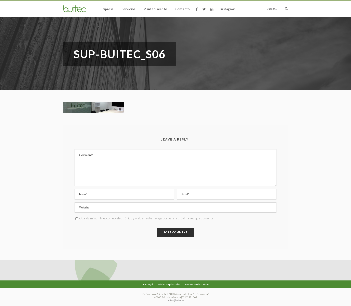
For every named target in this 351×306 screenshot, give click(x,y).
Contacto (182, 9)
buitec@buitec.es (175, 300)
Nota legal (147, 284)
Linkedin (212, 11)
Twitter (204, 11)
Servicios (128, 9)
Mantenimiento (155, 9)
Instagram (228, 9)
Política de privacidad (169, 284)
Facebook (197, 11)
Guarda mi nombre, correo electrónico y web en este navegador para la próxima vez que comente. (146, 218)
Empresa (107, 9)
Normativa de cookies (197, 284)
